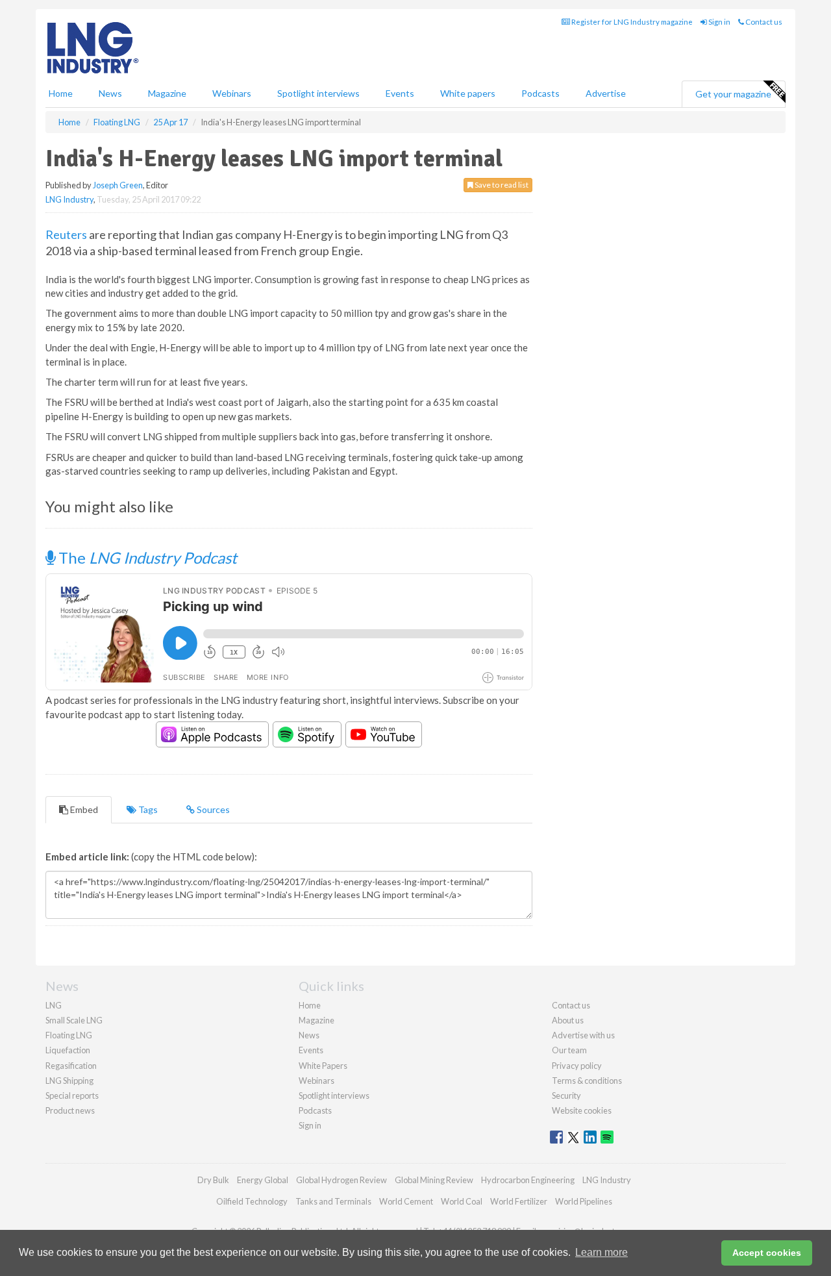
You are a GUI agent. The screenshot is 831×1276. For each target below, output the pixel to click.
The (146, 557)
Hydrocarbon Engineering (528, 1180)
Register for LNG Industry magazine (631, 22)
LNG (53, 1005)
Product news (70, 1110)
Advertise (606, 93)
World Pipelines (583, 1201)
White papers (467, 93)
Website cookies (582, 1110)
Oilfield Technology (252, 1201)
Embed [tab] (83, 809)
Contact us (763, 22)
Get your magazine (733, 93)
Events (400, 93)
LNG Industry (69, 199)
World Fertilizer (518, 1201)
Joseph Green (118, 185)
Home (61, 93)
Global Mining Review (434, 1180)
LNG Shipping (69, 1080)
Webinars (231, 93)
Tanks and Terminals (333, 1201)
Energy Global (262, 1180)
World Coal (461, 1201)
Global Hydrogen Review (341, 1180)
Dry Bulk (213, 1180)
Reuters (66, 234)
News (309, 1035)
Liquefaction (67, 1050)
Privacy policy (577, 1065)
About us (568, 1020)
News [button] (110, 93)
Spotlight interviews (318, 93)
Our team (569, 1050)
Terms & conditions (587, 1080)
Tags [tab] (147, 809)
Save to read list (500, 185)
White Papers (323, 1065)
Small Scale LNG (74, 1020)
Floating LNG (68, 1035)
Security (566, 1095)
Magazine (167, 93)
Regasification (71, 1065)
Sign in (718, 22)
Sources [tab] (212, 809)
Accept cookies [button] (766, 1252)
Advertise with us (583, 1035)
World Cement (406, 1201)
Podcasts (540, 93)
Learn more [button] (601, 1252)
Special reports (72, 1095)
